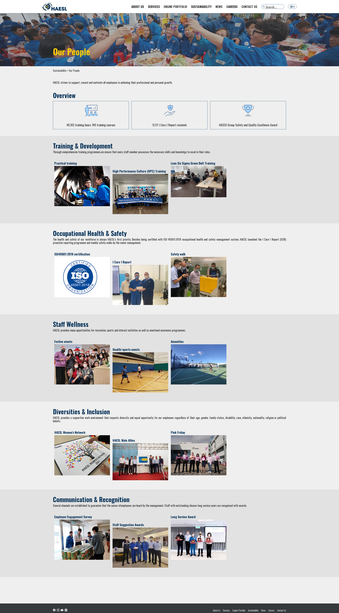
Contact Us (281, 610)
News (263, 610)
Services (226, 610)
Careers (271, 610)
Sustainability (253, 610)
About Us (216, 610)
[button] (292, 6)
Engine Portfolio (238, 610)
